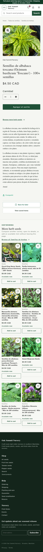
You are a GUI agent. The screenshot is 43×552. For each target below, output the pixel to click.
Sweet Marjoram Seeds (31, 359)
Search (36, 13)
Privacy (4, 548)
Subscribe (34, 533)
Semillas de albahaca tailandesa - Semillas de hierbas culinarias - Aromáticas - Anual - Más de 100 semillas (31, 316)
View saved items (21, 211)
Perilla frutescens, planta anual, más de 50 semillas (31, 268)
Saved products (6, 474)
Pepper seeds (7, 468)
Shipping (5, 487)
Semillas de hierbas (27, 20)
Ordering (5, 484)
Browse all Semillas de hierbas (14, 239)
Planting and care (8, 490)
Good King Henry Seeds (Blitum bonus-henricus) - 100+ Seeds (11, 268)
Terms (11, 548)
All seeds (5, 459)
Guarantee (5, 493)
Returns (4, 499)
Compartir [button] (9, 195)
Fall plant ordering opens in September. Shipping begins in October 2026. (21, 2)
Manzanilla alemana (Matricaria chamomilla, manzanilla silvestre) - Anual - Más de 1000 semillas (11, 316)
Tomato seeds (7, 465)
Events (4, 512)
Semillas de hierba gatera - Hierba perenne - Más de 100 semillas (11, 408)
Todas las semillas (14, 20)
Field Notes (6, 509)
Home (5, 20)
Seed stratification (8, 496)
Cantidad (8, 91)
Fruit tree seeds (7, 462)
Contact (4, 515)
